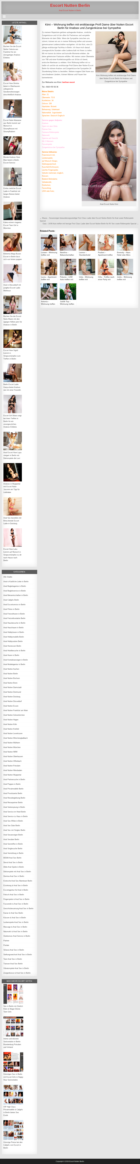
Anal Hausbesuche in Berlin (14, 623)
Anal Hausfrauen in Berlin (13, 628)
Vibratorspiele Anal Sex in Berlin (16, 968)
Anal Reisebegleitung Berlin (14, 798)
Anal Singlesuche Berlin (12, 849)
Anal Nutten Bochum (11, 678)
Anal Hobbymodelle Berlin (13, 637)
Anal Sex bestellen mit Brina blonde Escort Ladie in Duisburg (12, 521)
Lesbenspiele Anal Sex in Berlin (15, 922)
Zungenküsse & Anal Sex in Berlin (16, 973)
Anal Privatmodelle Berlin (13, 789)
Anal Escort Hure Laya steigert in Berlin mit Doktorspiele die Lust (12, 455)
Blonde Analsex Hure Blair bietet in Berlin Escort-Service (11, 160)
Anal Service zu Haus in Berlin (15, 816)
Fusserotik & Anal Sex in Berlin (15, 904)
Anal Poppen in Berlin (12, 784)
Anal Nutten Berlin (10, 674)
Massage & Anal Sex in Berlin (15, 927)
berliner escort (68, 82)
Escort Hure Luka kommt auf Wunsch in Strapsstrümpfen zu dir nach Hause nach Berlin (12, 554)
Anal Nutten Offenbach (12, 761)
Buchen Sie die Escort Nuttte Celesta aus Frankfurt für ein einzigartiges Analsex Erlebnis (12, 52)
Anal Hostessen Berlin (12, 646)
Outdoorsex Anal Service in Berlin (16, 936)
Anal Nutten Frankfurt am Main (15, 710)
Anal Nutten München (12, 747)
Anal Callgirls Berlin (11, 600)
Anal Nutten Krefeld (11, 729)
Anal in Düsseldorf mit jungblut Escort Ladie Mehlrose (12, 288)
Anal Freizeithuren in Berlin (14, 614)
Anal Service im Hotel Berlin (14, 812)
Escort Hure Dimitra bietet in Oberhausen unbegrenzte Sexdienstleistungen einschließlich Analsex (12, 89)
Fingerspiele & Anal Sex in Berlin (16, 899)
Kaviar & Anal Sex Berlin (13, 913)
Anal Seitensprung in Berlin (14, 807)
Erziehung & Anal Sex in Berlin (15, 885)
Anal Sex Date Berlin (11, 825)
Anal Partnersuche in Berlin (14, 779)
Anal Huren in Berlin (11, 655)
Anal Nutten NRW (10, 752)
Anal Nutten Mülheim (11, 743)
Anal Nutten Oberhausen (13, 756)
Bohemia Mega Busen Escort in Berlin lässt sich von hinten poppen (12, 256)
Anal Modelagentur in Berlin (14, 664)
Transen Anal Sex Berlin (13, 964)
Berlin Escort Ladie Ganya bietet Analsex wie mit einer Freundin (12, 387)
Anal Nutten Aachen (11, 669)
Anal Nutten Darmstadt (12, 687)
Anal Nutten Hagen (10, 720)
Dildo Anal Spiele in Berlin (13, 867)
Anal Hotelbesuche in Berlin (14, 651)
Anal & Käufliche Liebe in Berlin (15, 582)
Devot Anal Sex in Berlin (13, 862)
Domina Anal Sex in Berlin (13, 876)
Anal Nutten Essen (10, 706)
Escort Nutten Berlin (70, 5)
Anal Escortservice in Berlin (14, 605)
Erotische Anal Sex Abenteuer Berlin (17, 881)
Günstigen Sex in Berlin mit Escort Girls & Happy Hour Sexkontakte (13, 1077)
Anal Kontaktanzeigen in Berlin (15, 660)
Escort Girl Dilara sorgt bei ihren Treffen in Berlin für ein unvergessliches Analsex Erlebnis (12, 421)
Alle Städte (7, 577)
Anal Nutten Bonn (10, 683)
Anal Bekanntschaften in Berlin (15, 595)
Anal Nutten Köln (10, 724)
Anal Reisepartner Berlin (13, 802)
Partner (6, 941)
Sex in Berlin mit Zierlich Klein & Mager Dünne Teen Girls (13, 1009)
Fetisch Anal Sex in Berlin (13, 895)
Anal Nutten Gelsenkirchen (14, 715)
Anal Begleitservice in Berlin (14, 591)
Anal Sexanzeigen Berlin (13, 835)
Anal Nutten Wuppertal (12, 775)
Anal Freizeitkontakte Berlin (14, 618)
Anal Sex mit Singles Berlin (14, 830)
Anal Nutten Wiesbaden (12, 770)
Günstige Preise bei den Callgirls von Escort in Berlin (12, 1145)
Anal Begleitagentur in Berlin (14, 586)
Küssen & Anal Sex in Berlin (14, 918)
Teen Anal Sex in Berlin (12, 959)
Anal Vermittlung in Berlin (13, 853)
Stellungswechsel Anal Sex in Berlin (17, 955)
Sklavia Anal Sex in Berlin (13, 950)
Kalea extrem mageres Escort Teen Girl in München (12, 225)
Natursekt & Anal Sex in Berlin (15, 931)
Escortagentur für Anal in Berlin (15, 890)
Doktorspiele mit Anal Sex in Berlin (17, 872)
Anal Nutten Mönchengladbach (15, 738)
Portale (6, 945)
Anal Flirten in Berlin (11, 609)
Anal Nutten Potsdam (11, 766)
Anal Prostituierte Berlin (12, 793)
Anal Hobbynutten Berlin (13, 641)
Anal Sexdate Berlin (11, 839)
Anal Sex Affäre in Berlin (13, 821)
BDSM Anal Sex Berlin (12, 858)
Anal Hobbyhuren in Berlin (13, 632)
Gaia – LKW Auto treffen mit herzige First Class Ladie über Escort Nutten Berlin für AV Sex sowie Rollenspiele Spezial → (91, 224)
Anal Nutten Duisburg (11, 697)
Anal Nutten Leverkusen (12, 733)
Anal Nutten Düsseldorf (12, 701)
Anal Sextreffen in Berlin (13, 844)
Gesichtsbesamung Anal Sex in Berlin (18, 908)
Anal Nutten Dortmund (12, 692)
